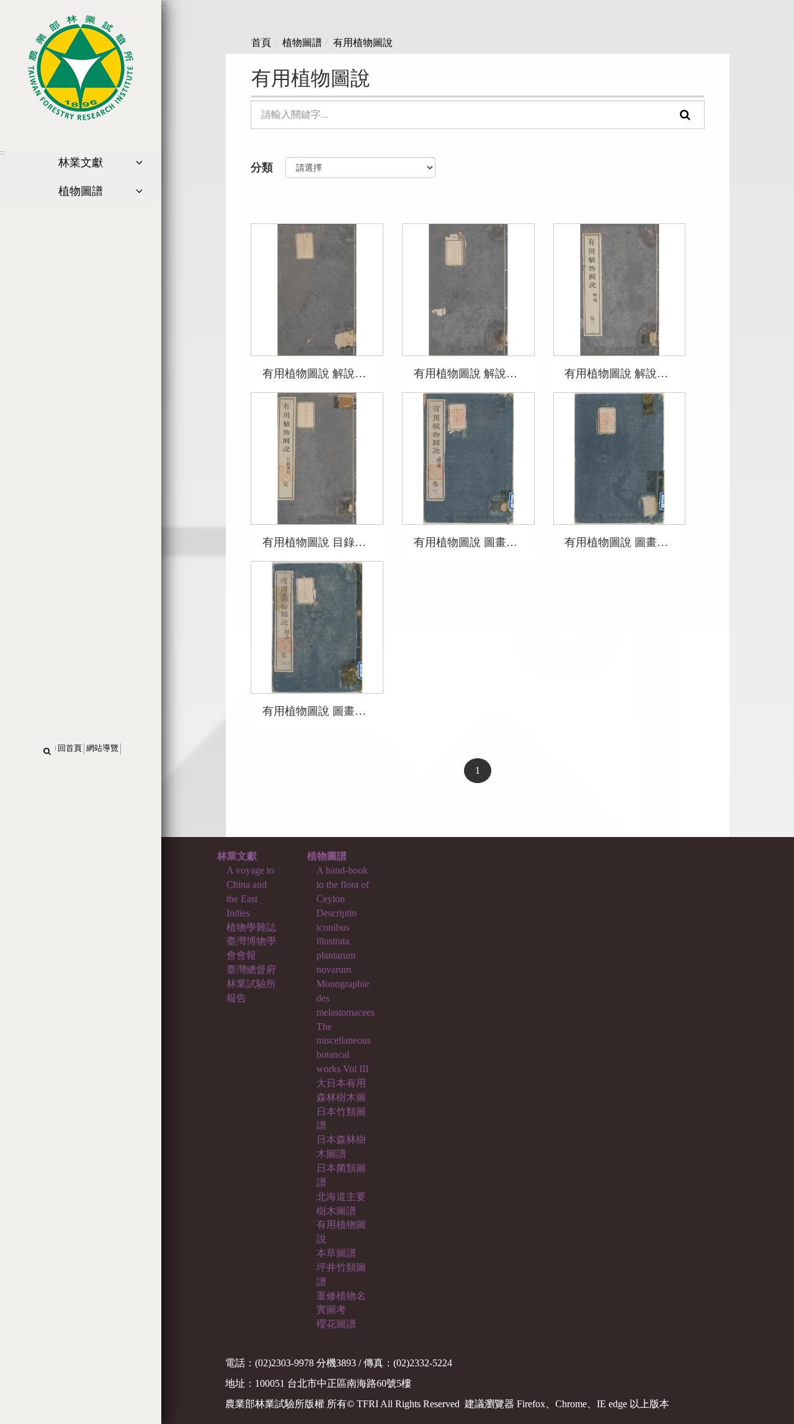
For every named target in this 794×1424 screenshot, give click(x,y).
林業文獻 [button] (80, 162)
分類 (262, 167)
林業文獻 (237, 856)
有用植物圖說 (363, 42)
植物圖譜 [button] (80, 191)
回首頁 (70, 748)
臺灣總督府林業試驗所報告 (251, 983)
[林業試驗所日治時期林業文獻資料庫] (81, 65)
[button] (47, 751)
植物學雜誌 (251, 927)
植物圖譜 (302, 42)
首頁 (261, 42)
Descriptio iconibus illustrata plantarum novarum (336, 941)
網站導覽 (102, 748)
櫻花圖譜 (336, 1324)
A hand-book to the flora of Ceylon (342, 884)
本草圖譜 (336, 1253)
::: (3, 153)
